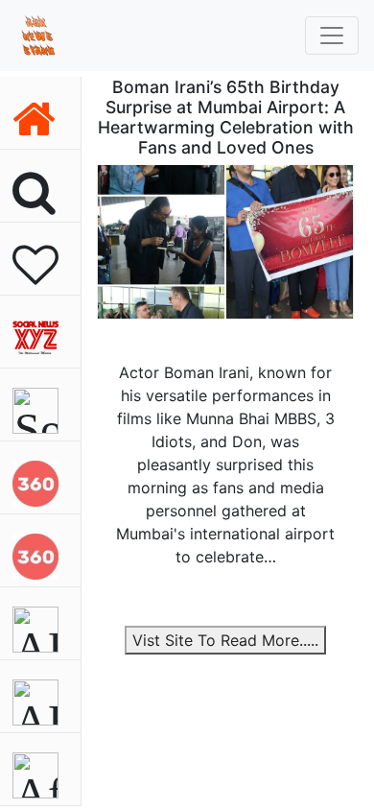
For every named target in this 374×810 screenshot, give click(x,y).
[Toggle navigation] (332, 35)
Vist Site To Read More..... (225, 640)
